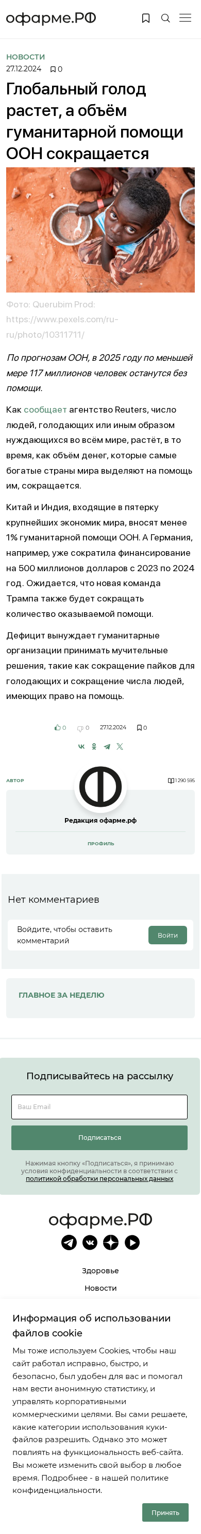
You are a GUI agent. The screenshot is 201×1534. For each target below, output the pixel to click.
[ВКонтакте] (82, 746)
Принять (165, 1513)
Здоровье (100, 1271)
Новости (25, 57)
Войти (168, 935)
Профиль (101, 843)
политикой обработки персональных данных (99, 1178)
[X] (120, 746)
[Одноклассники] (94, 746)
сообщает (45, 409)
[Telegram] (107, 746)
